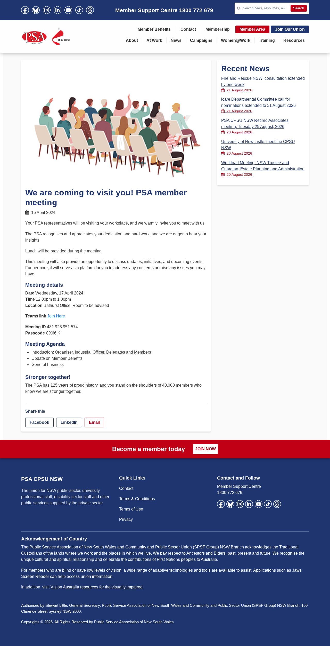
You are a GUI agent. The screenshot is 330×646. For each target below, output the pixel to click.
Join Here (56, 316)
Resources (294, 40)
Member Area (252, 29)
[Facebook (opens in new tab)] (25, 10)
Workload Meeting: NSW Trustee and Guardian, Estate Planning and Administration (262, 169)
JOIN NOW (205, 449)
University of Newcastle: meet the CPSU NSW (258, 147)
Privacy (126, 519)
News (176, 40)
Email (94, 422)
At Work (154, 40)
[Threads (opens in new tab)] (90, 10)
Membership (217, 29)
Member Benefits (154, 29)
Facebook (39, 422)
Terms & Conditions (137, 499)
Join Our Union (290, 29)
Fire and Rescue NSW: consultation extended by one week (263, 84)
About (132, 40)
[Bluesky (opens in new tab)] (36, 10)
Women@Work (235, 40)
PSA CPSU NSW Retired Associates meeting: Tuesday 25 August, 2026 (254, 126)
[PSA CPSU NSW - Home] (46, 36)
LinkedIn (69, 422)
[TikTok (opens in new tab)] (79, 10)
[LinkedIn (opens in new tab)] (57, 10)
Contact (188, 29)
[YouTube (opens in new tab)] (68, 10)
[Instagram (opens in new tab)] (47, 10)
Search (298, 8)
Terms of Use (131, 509)
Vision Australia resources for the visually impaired (97, 587)
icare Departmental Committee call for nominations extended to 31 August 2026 (258, 105)
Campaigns (201, 40)
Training (267, 40)
